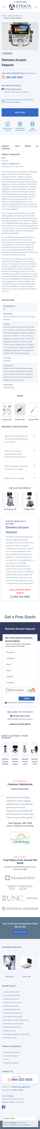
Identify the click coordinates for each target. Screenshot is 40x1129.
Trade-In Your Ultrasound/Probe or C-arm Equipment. (17, 1124)
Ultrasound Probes (10, 1056)
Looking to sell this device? (20, 724)
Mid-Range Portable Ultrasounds (16, 1020)
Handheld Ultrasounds (12, 1027)
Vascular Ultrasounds (11, 995)
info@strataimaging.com (20, 1087)
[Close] (36, 1118)
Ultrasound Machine (15, 16)
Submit (27, 699)
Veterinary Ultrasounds (12, 1002)
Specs (17, 146)
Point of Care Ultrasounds (13, 1023)
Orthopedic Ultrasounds (12, 1016)
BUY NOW (20, 112)
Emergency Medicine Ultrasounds (16, 1034)
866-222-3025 (21, 2)
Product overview (6, 147)
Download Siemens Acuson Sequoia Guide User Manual (19, 100)
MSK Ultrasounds (10, 1038)
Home (4, 16)
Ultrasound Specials (11, 1063)
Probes (28, 146)
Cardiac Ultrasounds (11, 992)
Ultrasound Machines (11, 1052)
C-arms (6, 1059)
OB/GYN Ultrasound (11, 1006)
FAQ (37, 146)
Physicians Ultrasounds (12, 1013)
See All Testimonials (20, 789)
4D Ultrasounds (9, 1031)
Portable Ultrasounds (11, 1009)
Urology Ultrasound (11, 999)
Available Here (8, 387)
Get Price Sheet (20, 932)
